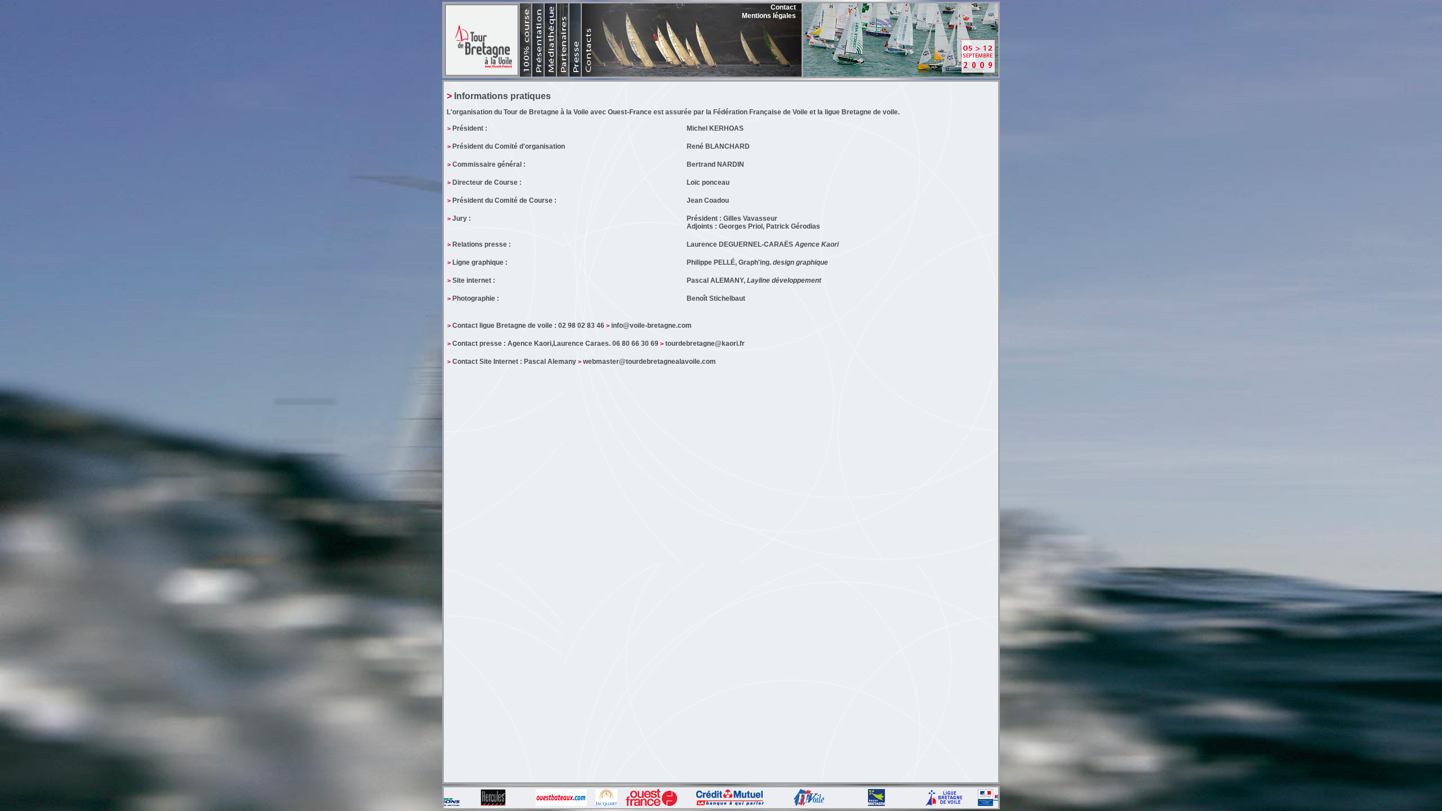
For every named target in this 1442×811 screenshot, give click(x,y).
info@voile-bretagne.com (651, 325)
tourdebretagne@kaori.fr (705, 343)
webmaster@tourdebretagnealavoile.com (649, 362)
